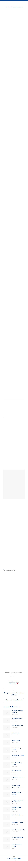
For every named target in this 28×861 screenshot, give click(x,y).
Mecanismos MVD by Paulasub (17, 771)
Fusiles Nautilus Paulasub (18, 815)
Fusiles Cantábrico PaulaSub (18, 829)
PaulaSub (11, 672)
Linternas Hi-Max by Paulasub (16, 793)
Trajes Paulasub (15, 733)
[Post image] (6, 712)
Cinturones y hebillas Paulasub (16, 808)
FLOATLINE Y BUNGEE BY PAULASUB (17, 711)
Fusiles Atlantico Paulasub (18, 822)
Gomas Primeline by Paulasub (16, 748)
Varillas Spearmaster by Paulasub (17, 719)
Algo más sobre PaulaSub (18, 837)
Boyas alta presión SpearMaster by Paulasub (18, 786)
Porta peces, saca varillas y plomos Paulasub (18, 800)
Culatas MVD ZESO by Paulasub (17, 763)
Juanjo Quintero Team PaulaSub (16, 845)
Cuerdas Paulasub (16, 740)
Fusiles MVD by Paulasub (18, 725)
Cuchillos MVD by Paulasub (18, 777)
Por (18, 672)
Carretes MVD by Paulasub (18, 755)
